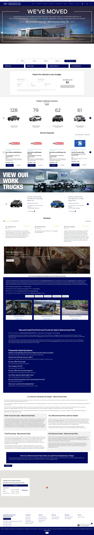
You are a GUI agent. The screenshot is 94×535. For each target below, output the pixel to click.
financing (20, 288)
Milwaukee (44, 280)
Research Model (19, 318)
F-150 (42, 333)
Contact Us (65, 296)
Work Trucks (28, 518)
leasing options (27, 286)
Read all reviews (88, 221)
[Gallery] (47, 32)
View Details (72, 211)
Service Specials (68, 518)
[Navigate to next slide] (93, 32)
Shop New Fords (29, 296)
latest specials (37, 288)
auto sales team (71, 280)
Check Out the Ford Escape (75, 316)
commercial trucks (22, 290)
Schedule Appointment (43, 518)
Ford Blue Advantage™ (30, 521)
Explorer (50, 333)
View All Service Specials (79, 134)
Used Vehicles (28, 520)
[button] (47, 488)
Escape (58, 333)
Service (40, 515)
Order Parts (41, 521)
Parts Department (42, 520)
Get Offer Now (10, 260)
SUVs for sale (18, 286)
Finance (54, 515)
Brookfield (49, 280)
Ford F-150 (12, 335)
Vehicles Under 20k (29, 523)
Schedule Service (87, 134)
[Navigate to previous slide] (1, 32)
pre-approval (26, 288)
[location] (50, 0)
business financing (34, 290)
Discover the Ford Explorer (47, 316)
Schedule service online (35, 293)
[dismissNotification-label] (91, 523)
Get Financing (48, 296)
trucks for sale (12, 286)
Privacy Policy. (47, 530)
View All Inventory (47, 102)
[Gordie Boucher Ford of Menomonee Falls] (12, 3)
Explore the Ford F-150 (19, 316)
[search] (91, 4)
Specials (67, 515)
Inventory (28, 515)
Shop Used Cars (39, 296)
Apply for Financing (55, 518)
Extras (79, 515)
